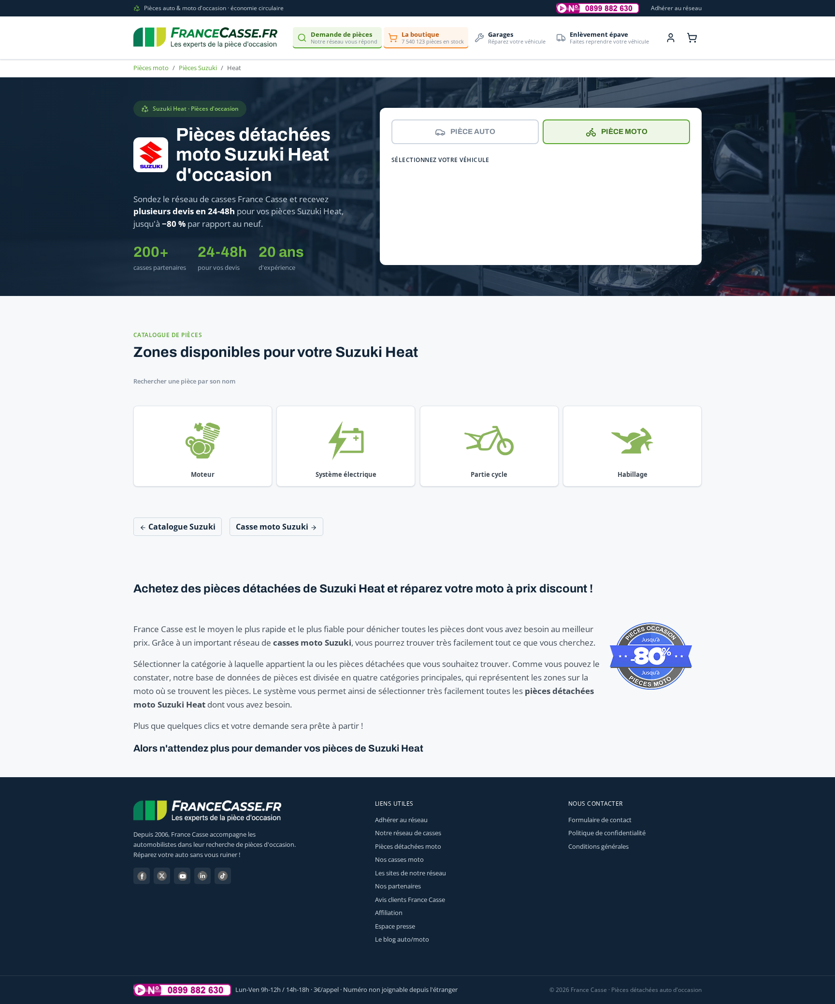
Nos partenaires (398, 886)
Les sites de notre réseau (410, 873)
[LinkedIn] (202, 876)
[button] (202, 446)
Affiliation (389, 912)
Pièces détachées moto (408, 846)
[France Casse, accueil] (205, 38)
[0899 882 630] (182, 990)
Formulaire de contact (600, 819)
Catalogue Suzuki (181, 526)
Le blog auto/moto (402, 939)
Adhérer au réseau (676, 8)
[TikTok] (223, 876)
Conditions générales (598, 846)
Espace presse (395, 926)
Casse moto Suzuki (273, 526)
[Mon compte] (670, 37)
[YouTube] (182, 876)
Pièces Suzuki (198, 67)
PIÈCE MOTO (624, 131)
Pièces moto (151, 67)
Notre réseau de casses (408, 832)
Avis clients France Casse (410, 899)
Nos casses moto (399, 859)
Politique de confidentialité (607, 832)
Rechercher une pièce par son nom (184, 381)
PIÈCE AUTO (472, 131)
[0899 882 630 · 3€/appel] (597, 8)
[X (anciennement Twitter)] (162, 876)
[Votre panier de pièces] (692, 37)
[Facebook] (141, 876)
